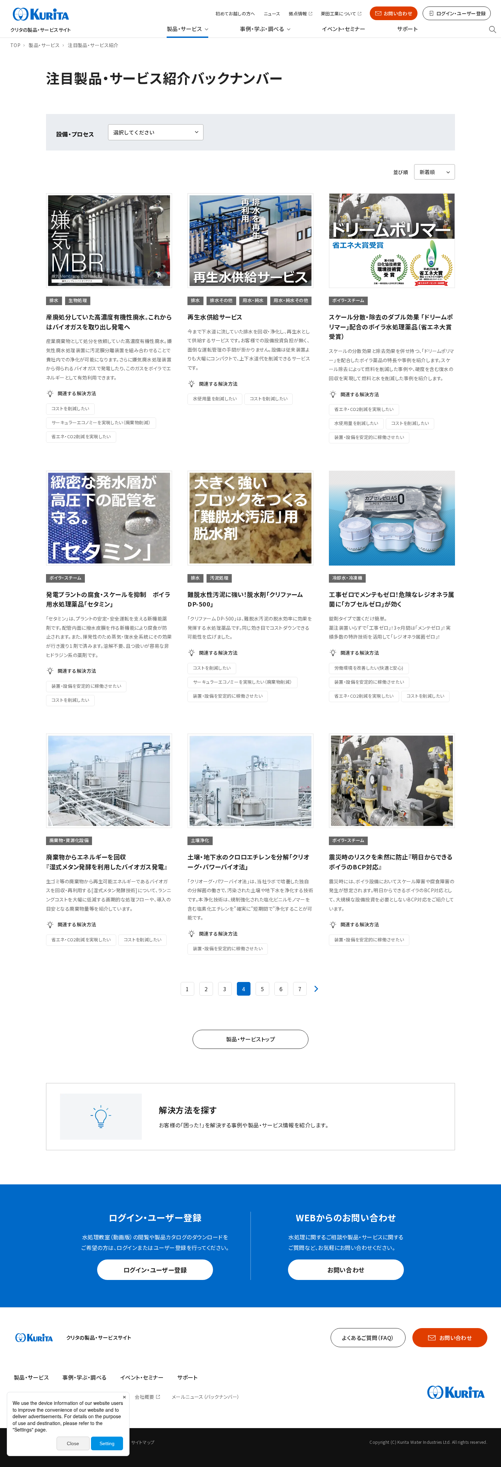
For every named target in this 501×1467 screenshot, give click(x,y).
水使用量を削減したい (215, 398)
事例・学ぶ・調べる (262, 28)
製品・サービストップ (250, 1039)
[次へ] (316, 989)
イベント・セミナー (343, 28)
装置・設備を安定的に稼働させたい (369, 437)
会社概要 (144, 1397)
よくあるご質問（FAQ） (368, 1338)
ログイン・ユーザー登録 (155, 1269)
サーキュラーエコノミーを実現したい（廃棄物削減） (101, 422)
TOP (15, 45)
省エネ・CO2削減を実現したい (81, 436)
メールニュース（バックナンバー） (206, 1396)
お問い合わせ (398, 13)
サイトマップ (142, 1442)
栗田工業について (338, 14)
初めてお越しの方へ (235, 13)
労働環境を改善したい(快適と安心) (369, 668)
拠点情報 (298, 14)
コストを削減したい (70, 408)
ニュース (272, 13)
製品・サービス (184, 28)
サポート (407, 28)
